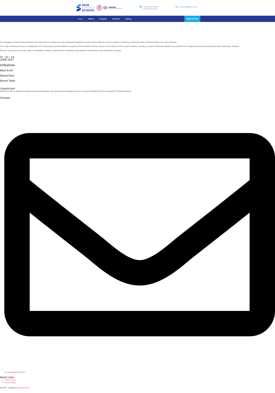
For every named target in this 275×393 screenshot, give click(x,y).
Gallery (128, 19)
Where (91, 19)
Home (80, 19)
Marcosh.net (24, 388)
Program (103, 19)
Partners (116, 19)
